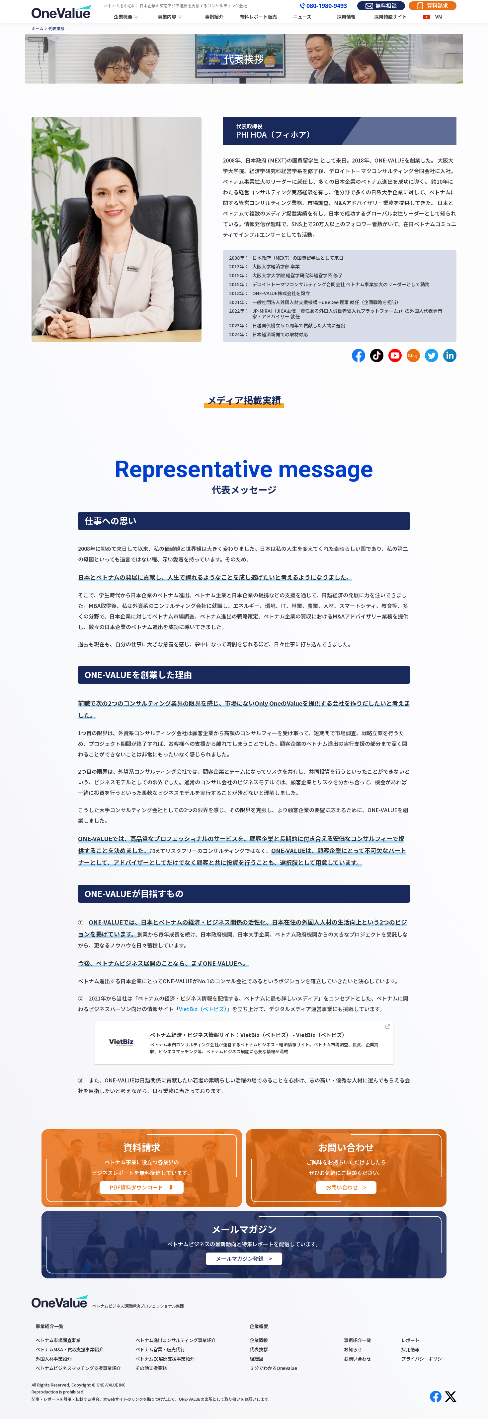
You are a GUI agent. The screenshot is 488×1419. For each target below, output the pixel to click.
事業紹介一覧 (49, 1326)
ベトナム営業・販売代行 (160, 1349)
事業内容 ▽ (170, 17)
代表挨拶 (259, 1349)
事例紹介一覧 (357, 1340)
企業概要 (259, 1326)
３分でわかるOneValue (273, 1368)
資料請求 (437, 5)
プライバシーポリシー (423, 1358)
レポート (410, 1340)
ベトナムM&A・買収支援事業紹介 (69, 1349)
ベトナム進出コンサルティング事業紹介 (175, 1340)
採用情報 (346, 17)
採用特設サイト (390, 17)
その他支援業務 (151, 1368)
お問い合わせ (357, 1358)
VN (438, 17)
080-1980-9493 (326, 6)
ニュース (302, 17)
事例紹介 (214, 17)
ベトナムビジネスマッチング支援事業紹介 (78, 1368)
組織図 (256, 1358)
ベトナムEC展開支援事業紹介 (165, 1358)
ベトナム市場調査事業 (58, 1340)
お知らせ (353, 1349)
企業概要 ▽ (126, 17)
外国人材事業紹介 (53, 1358)
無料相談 (386, 5)
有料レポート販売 (258, 17)
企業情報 (259, 1340)
